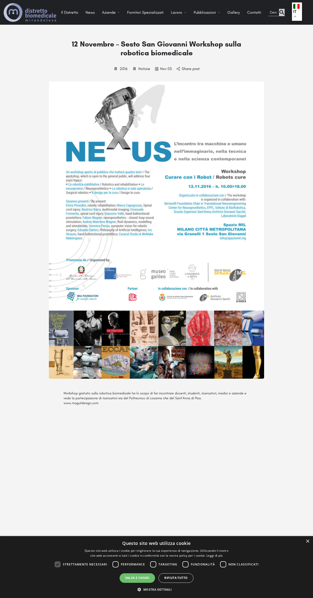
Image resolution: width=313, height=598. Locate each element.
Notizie (144, 68)
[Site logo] (30, 12)
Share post (191, 68)
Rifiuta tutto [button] (176, 578)
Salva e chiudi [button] (137, 578)
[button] (156, 589)
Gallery (233, 12)
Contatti (254, 12)
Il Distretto (69, 12)
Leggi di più (214, 555)
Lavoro (176, 12)
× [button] (307, 541)
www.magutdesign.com (81, 403)
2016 (123, 68)
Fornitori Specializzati (145, 12)
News (90, 12)
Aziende (109, 12)
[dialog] (156, 567)
